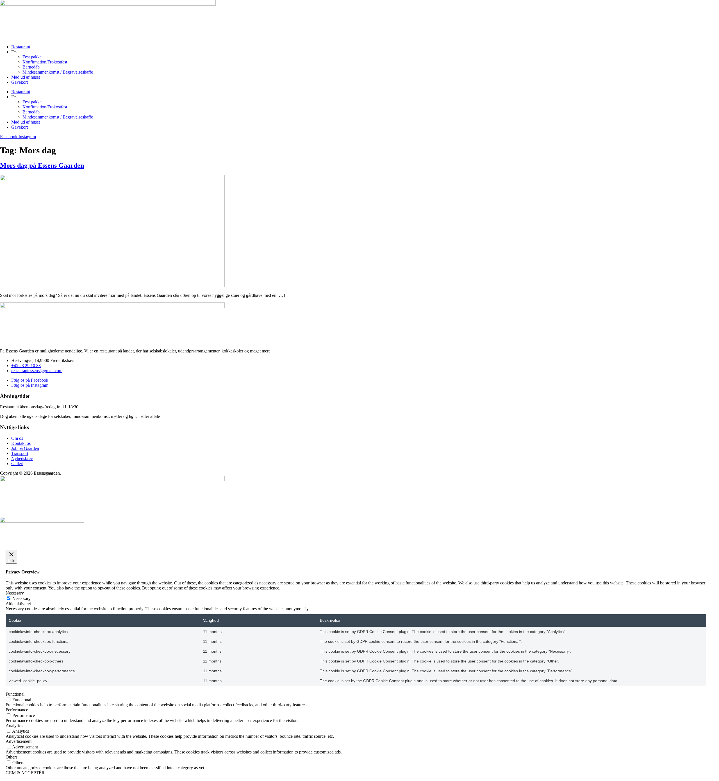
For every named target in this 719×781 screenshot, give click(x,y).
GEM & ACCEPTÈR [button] (25, 772)
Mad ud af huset (25, 77)
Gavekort (19, 82)
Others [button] (11, 757)
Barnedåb (31, 67)
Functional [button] (15, 694)
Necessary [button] (15, 593)
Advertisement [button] (18, 741)
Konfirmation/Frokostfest (44, 62)
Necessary (21, 598)
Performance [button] (17, 709)
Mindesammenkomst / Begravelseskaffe (57, 72)
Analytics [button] (14, 725)
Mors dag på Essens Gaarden (42, 165)
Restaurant (20, 46)
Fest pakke (32, 56)
